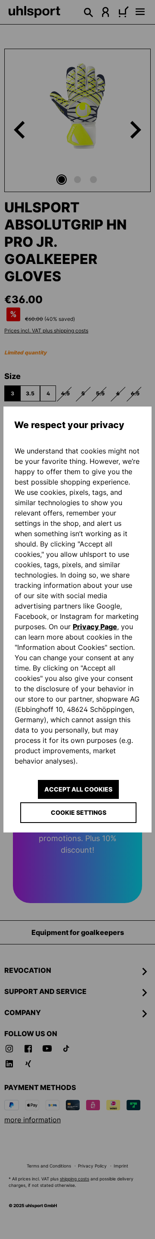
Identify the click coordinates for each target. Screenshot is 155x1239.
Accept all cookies (78, 789)
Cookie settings (78, 812)
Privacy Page (95, 626)
